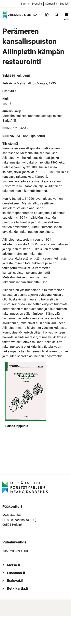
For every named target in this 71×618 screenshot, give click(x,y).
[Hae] (57, 14)
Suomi (25, 4)
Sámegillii (51, 4)
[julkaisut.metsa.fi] (25, 487)
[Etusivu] (47, 14)
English (64, 4)
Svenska (37, 4)
